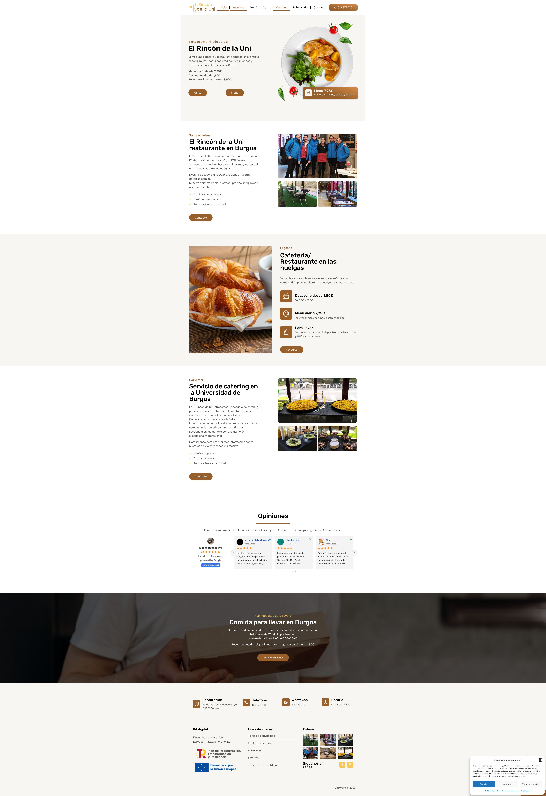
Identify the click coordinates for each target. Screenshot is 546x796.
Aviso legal (525, 791)
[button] (540, 760)
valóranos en (209, 564)
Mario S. (290, 540)
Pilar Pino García (254, 540)
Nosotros (238, 7)
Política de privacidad (510, 791)
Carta (266, 7)
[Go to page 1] (295, 571)
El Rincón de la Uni (210, 547)
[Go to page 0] (292, 571)
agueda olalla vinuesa (338, 540)
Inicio (223, 7)
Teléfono (259, 700)
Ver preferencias (530, 784)
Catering (281, 7)
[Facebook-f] (342, 765)
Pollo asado (300, 7)
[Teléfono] (246, 702)
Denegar (507, 784)
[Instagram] (350, 765)
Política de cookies (492, 791)
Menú (253, 7)
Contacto (319, 7)
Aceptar (484, 784)
